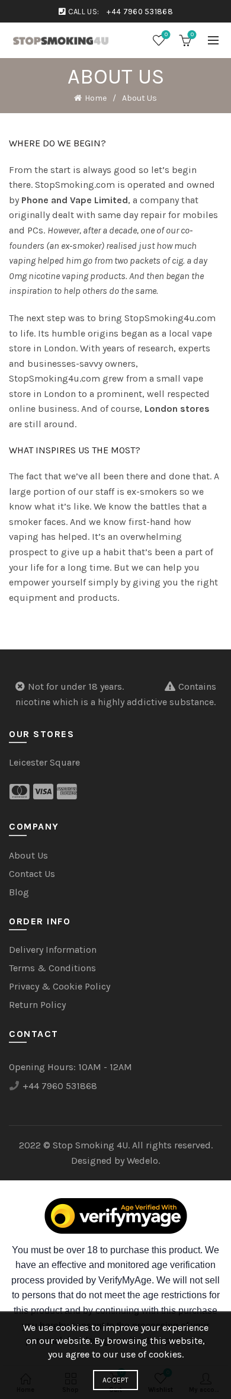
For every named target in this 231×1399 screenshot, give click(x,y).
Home (96, 98)
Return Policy (37, 1004)
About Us (28, 855)
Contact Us (32, 873)
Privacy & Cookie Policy (59, 986)
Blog (19, 892)
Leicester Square (44, 762)
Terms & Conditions (52, 968)
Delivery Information (53, 949)
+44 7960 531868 (140, 11)
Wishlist (166, 34)
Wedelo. (143, 1160)
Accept (115, 1380)
